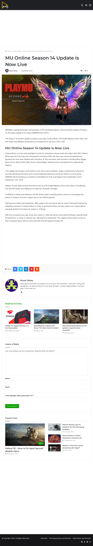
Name (8, 378)
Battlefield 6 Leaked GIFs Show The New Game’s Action (46, 327)
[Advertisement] (46, 28)
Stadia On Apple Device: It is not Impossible (17, 327)
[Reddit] (37, 269)
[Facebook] (15, 269)
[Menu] (90, 5)
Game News (17, 51)
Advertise (44, 538)
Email (7, 387)
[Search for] (86, 5)
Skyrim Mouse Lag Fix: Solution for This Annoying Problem (73, 427)
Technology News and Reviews (60, 538)
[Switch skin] (82, 5)
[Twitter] (20, 269)
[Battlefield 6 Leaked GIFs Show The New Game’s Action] (46, 316)
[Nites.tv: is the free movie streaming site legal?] (54, 447)
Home (9, 51)
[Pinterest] (31, 269)
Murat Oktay (13, 71)
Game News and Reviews (82, 538)
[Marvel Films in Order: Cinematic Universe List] (54, 438)
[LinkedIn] (26, 269)
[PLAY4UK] (7, 5)
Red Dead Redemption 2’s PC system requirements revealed (74, 328)
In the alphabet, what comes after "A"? (19, 395)
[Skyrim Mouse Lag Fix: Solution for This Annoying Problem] (54, 427)
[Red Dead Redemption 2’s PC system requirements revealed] (75, 316)
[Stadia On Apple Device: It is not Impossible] (18, 316)
